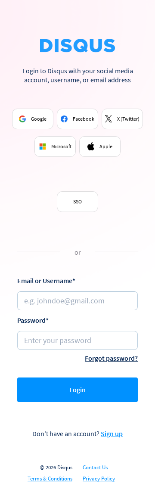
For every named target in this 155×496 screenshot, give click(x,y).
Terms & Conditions (50, 478)
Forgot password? (111, 358)
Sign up (112, 433)
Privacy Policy (99, 478)
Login (77, 389)
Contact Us (95, 467)
